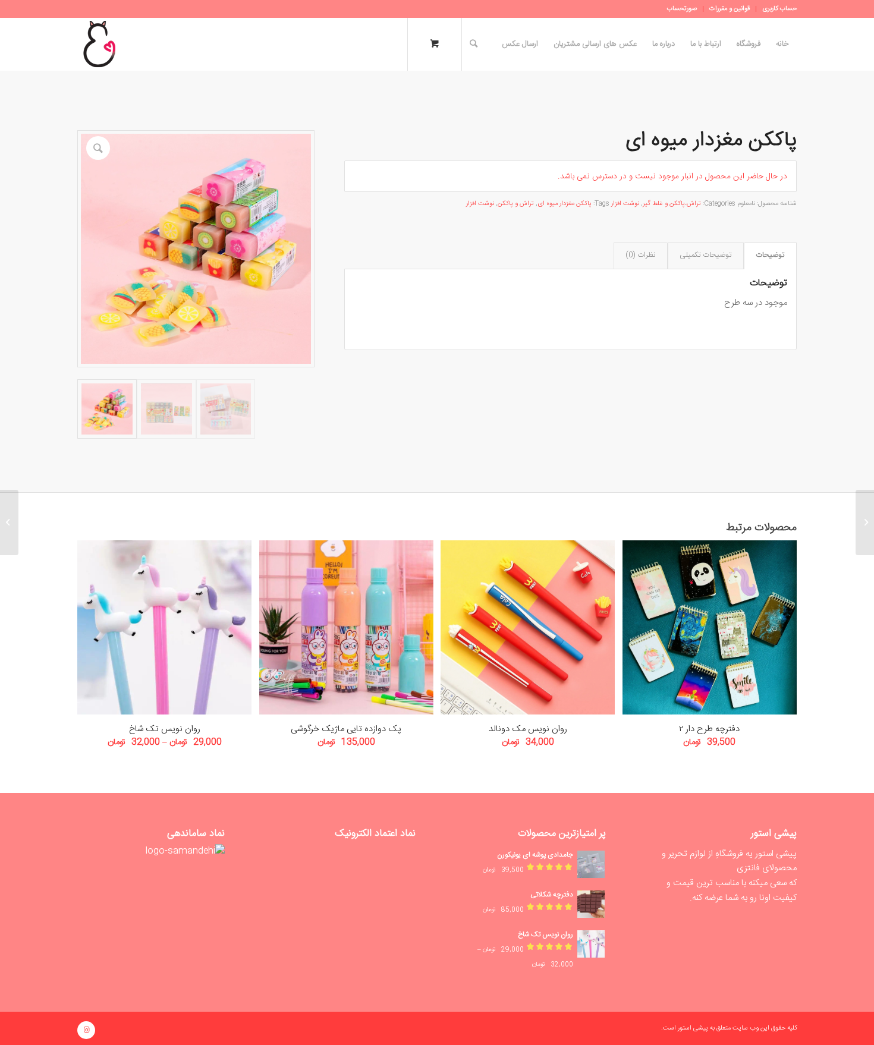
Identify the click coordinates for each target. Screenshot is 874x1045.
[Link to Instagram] (86, 1030)
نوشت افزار (625, 204)
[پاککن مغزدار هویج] (865, 522)
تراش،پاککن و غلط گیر (672, 204)
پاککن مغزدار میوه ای (564, 204)
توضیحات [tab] (770, 255)
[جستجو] (473, 44)
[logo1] (99, 44)
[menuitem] (776, 9)
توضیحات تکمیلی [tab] (705, 255)
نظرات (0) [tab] (640, 255)
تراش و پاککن (516, 204)
